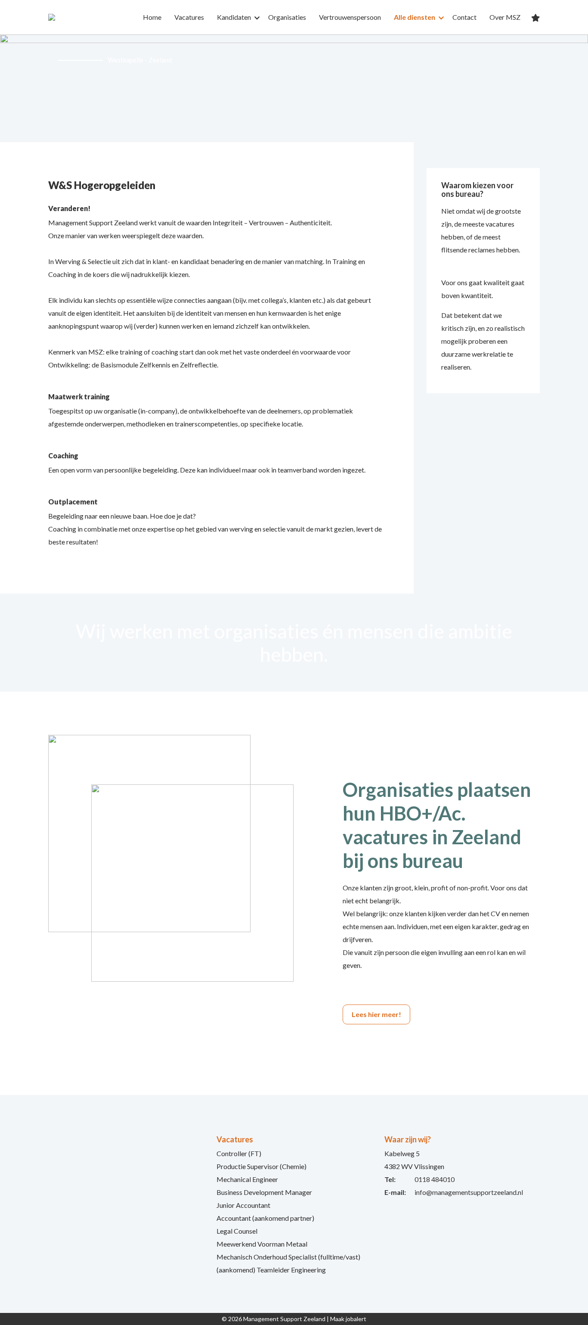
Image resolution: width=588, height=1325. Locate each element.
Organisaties (287, 17)
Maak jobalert (348, 1318)
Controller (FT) (239, 1153)
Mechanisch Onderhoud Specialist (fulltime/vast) (288, 1257)
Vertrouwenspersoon (350, 17)
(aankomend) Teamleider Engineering (271, 1270)
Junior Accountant (243, 1205)
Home (152, 17)
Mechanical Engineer (247, 1179)
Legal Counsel (237, 1231)
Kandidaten (234, 17)
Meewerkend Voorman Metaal (262, 1244)
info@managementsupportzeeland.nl (469, 1192)
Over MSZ (504, 17)
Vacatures (189, 17)
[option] (294, 88)
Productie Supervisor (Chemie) (261, 1166)
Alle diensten (414, 17)
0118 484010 (435, 1179)
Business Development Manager (264, 1192)
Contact (464, 17)
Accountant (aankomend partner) (265, 1218)
